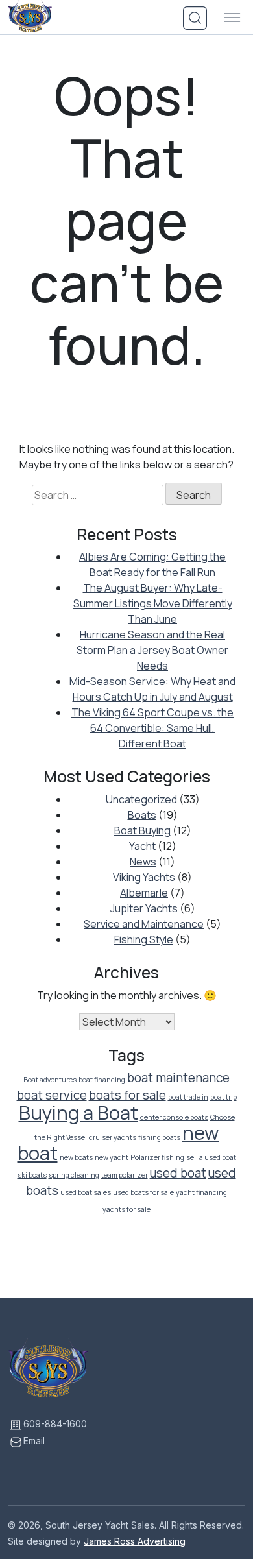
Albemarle (144, 893)
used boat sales (85, 1192)
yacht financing (201, 1192)
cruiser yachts (112, 1137)
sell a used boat (211, 1157)
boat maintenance (178, 1077)
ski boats (32, 1174)
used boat (178, 1173)
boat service (52, 1095)
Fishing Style (143, 939)
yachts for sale (126, 1209)
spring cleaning (74, 1174)
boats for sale (127, 1095)
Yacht (142, 846)
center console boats (174, 1117)
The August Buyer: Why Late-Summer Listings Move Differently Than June (152, 603)
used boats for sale (143, 1192)
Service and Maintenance (144, 924)
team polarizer (124, 1174)
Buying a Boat (78, 1113)
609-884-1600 (55, 1423)
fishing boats (159, 1137)
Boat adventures (50, 1079)
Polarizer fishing (157, 1157)
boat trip (223, 1097)
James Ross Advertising (135, 1541)
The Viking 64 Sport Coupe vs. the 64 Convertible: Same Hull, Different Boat (152, 728)
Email (34, 1440)
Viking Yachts (144, 877)
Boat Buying (142, 830)
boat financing (101, 1079)
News (143, 861)
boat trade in (188, 1097)
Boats (142, 815)
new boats (76, 1157)
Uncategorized (141, 799)
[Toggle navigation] (232, 18)
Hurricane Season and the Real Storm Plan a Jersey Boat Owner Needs (152, 650)
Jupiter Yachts (144, 908)
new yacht (111, 1157)
